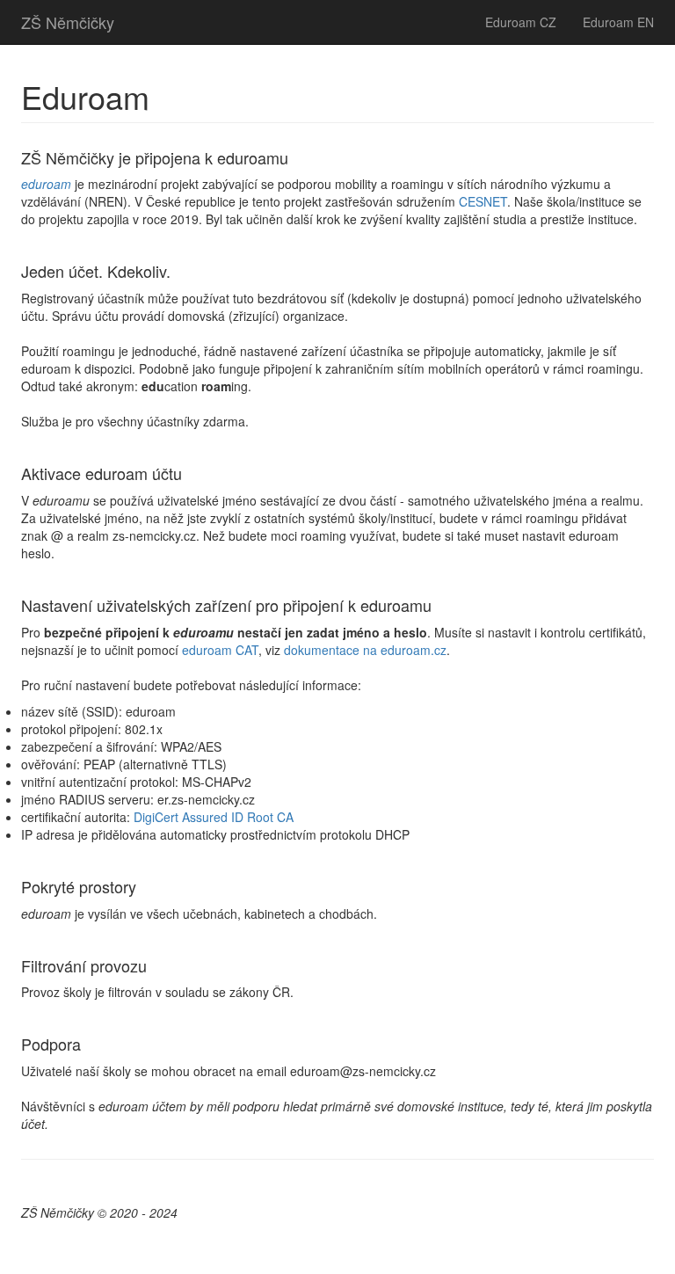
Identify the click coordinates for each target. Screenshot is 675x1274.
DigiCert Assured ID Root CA (214, 817)
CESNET (483, 201)
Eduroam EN (618, 22)
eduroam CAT (220, 650)
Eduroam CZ (520, 22)
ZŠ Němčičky (67, 22)
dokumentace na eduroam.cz (365, 650)
